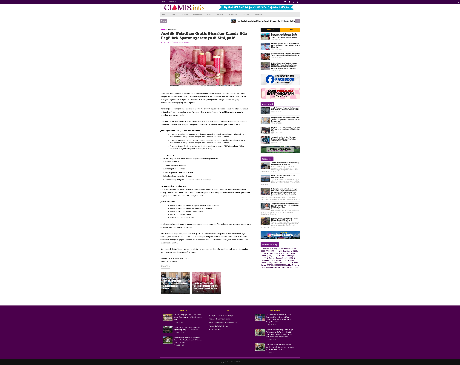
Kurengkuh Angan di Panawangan (221, 315)
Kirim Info (258, 14)
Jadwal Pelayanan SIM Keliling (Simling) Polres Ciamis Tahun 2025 (285, 163)
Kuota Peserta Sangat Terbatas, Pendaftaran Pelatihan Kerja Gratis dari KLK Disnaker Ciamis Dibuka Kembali (175, 283)
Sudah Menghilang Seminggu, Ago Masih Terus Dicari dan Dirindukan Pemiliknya (285, 54)
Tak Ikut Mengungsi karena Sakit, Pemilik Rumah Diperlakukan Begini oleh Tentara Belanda (188, 317)
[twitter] (285, 2)
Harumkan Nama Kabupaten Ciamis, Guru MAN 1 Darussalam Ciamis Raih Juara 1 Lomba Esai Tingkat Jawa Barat (285, 35)
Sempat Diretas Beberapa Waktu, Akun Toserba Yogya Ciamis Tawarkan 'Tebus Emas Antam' (285, 119)
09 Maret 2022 (179, 42)
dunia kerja (171, 29)
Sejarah (185, 14)
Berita (174, 14)
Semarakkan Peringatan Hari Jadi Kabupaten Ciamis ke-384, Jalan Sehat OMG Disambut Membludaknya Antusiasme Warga (256, 21)
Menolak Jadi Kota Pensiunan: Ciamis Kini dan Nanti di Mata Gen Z (284, 219)
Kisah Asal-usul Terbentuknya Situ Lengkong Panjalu (283, 176)
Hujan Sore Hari (215, 330)
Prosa (220, 14)
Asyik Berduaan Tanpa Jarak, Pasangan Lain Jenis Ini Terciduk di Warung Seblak (285, 109)
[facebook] (289, 2)
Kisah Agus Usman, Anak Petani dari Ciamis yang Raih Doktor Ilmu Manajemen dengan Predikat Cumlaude (280, 347)
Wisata (210, 14)
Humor (290, 30)
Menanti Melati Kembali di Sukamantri (223, 322)
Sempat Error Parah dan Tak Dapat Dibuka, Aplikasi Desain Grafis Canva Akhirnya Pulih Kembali (284, 139)
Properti (246, 14)
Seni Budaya (197, 14)
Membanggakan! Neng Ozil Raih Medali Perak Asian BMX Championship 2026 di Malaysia (285, 45)
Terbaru (270, 30)
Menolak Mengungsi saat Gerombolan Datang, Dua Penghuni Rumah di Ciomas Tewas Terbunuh (188, 340)
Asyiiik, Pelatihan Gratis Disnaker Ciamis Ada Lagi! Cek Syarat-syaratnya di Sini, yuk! (206, 286)
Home (163, 2)
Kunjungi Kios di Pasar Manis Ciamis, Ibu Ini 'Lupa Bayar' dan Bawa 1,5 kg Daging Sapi (285, 129)
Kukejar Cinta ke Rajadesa (218, 326)
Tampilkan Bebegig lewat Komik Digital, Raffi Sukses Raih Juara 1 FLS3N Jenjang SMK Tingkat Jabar (285, 205)
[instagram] (293, 2)
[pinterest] (297, 2)
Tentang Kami (173, 2)
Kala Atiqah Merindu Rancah (219, 319)
